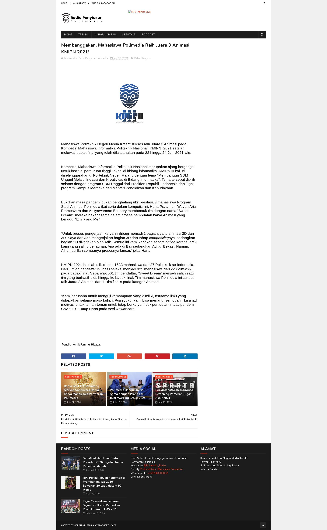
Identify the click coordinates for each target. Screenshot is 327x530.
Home (64, 3)
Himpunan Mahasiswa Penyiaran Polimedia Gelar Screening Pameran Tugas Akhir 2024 (174, 392)
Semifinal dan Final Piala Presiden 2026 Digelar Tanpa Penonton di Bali (103, 462)
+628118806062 (158, 473)
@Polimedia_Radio (154, 465)
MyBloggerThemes (105, 525)
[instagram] (265, 3)
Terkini (83, 34)
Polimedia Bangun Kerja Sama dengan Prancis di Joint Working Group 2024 (128, 394)
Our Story (79, 3)
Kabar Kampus (105, 34)
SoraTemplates (83, 525)
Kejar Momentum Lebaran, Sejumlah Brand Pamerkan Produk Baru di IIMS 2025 (101, 505)
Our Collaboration (103, 3)
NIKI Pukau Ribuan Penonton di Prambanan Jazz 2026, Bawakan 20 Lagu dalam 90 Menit (104, 484)
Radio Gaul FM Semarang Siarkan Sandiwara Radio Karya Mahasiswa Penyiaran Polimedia (83, 392)
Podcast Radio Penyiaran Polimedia (161, 469)
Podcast (148, 34)
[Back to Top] (263, 525)
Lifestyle (129, 34)
